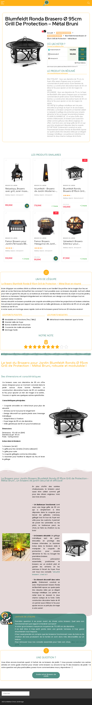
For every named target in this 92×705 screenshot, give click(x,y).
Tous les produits (63, 33)
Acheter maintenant (27, 206)
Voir (82, 50)
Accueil (50, 33)
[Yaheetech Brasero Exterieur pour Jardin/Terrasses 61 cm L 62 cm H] (75, 225)
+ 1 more (54, 206)
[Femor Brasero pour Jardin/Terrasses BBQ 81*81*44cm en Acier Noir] (17, 225)
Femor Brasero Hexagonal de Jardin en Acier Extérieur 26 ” (45, 243)
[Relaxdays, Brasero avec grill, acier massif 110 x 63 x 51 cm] (17, 172)
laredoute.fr (54, 54)
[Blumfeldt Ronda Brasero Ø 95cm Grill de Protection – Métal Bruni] (75, 172)
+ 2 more (83, 206)
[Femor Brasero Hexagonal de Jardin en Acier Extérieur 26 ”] (46, 225)
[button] (46, 675)
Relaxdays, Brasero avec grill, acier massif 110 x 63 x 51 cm (16, 191)
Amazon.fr (54, 58)
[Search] (88, 3)
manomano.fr (55, 50)
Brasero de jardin (54, 36)
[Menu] (2, 3)
